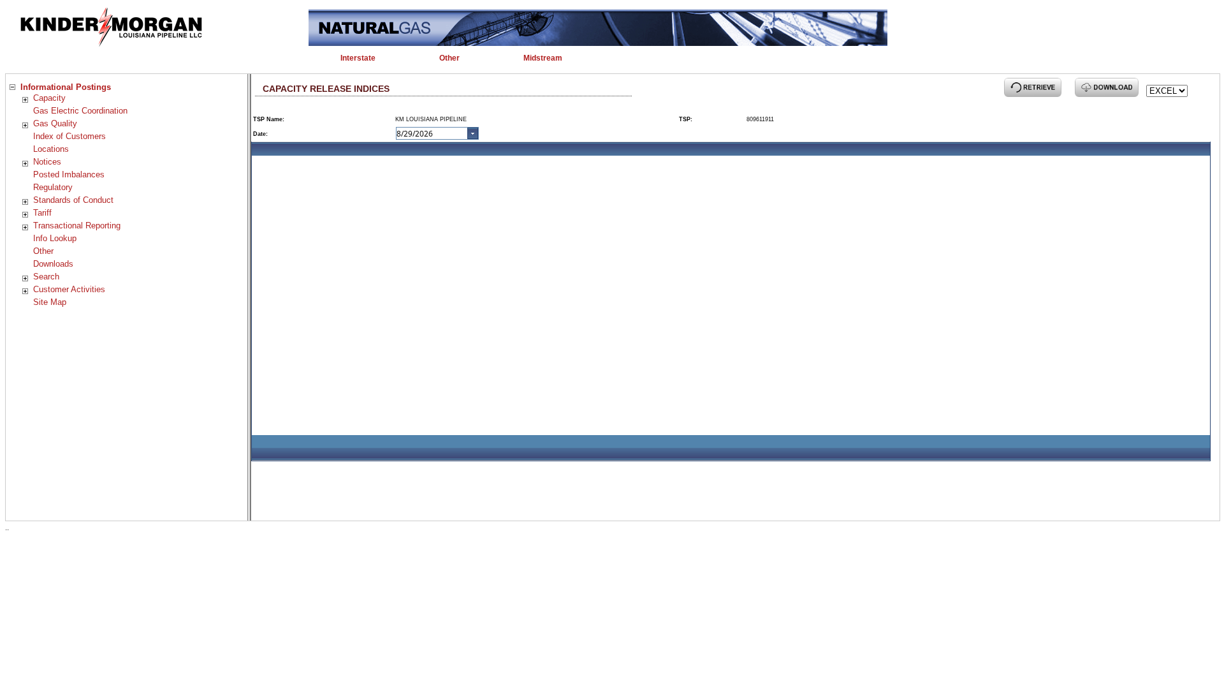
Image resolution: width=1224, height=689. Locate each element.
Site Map (49, 302)
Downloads (53, 264)
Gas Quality (55, 123)
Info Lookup (54, 238)
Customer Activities (69, 289)
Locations (51, 149)
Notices (47, 162)
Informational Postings (65, 87)
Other (43, 251)
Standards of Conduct (73, 200)
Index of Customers (69, 136)
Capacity (49, 98)
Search (46, 276)
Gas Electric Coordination (80, 110)
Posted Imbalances (69, 174)
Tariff (42, 213)
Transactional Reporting (76, 225)
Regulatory (53, 187)
